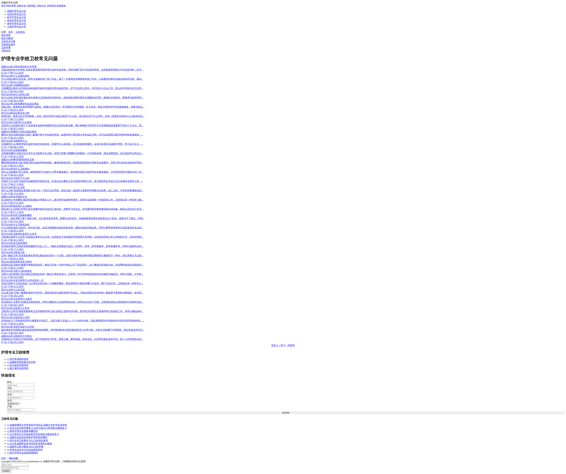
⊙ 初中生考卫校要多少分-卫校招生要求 (27, 440)
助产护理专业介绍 (16, 17)
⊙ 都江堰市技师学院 (17, 368)
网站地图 (13, 458)
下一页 (286, 345)
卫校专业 (21, 5)
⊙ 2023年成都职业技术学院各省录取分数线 (29, 443)
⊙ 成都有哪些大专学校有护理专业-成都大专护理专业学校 (37, 425)
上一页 (279, 345)
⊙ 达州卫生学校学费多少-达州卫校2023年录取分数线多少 (37, 428)
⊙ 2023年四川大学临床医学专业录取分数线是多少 (33, 434)
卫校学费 (6, 47)
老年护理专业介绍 (16, 23)
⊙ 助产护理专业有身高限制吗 (22, 453)
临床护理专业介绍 (16, 20)
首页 (3, 5)
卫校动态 (6, 50)
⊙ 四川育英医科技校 (17, 359)
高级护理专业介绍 (16, 11)
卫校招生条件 (8, 44)
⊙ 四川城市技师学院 (17, 365)
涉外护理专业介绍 (16, 14)
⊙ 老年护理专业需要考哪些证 (22, 431)
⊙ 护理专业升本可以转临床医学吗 (25, 449)
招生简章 (11, 5)
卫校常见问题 (8, 41)
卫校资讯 (51, 5)
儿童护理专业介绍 (16, 26)
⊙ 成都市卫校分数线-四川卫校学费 (25, 446)
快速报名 (61, 5)
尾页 (292, 345)
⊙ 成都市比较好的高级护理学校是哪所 (27, 437)
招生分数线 (7, 38)
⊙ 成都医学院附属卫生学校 (21, 362)
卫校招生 (31, 5)
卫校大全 (41, 5)
